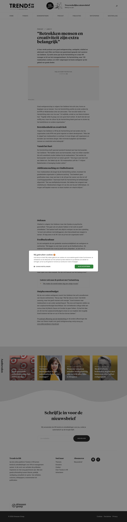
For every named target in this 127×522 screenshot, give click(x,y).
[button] (42, 266)
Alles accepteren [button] (84, 266)
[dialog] (63, 261)
